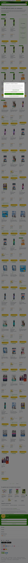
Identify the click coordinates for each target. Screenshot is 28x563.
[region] (14, 90)
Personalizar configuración (14, 91)
